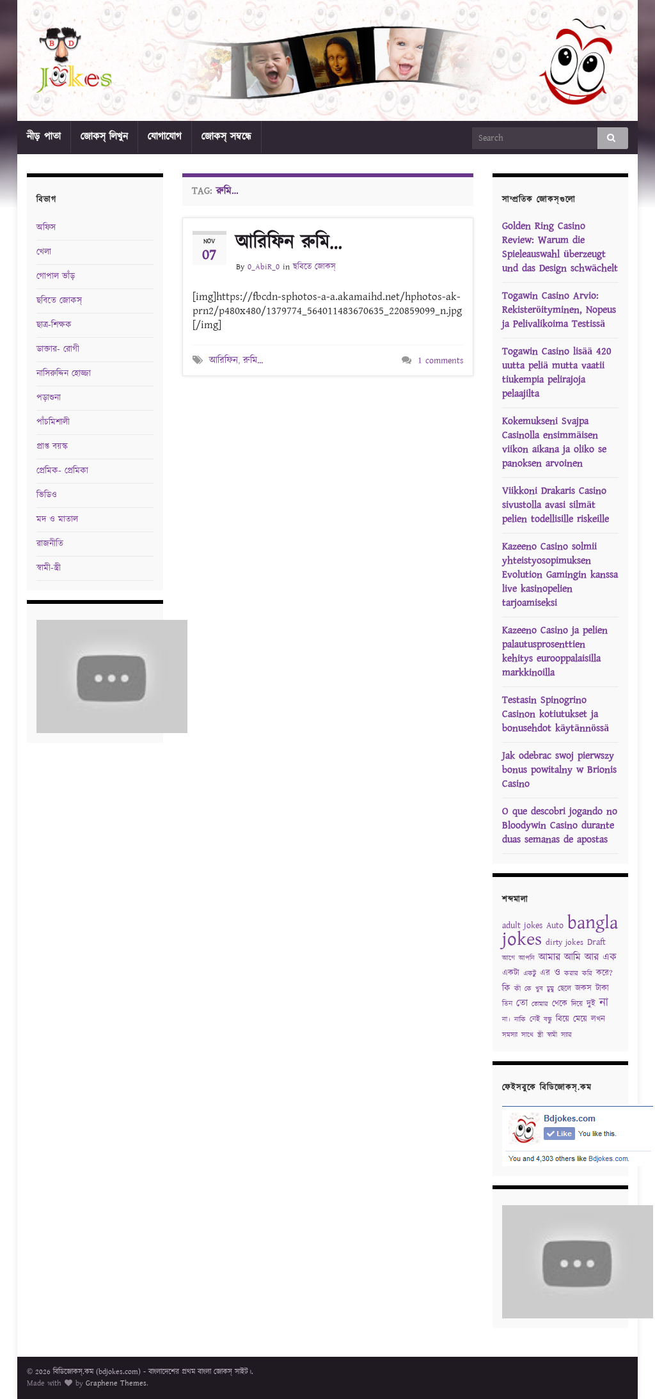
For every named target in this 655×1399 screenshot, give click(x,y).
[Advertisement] (332, 411)
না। (506, 1020)
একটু (529, 973)
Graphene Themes (116, 1383)
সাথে (527, 1035)
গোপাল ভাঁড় (55, 276)
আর (592, 957)
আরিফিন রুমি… (289, 242)
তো (522, 1003)
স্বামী (552, 1035)
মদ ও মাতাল (57, 519)
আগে (508, 958)
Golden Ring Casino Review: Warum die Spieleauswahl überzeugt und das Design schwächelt (560, 247)
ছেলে (564, 988)
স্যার (566, 1035)
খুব (539, 989)
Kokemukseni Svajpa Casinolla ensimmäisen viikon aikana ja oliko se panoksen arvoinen (554, 442)
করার (571, 973)
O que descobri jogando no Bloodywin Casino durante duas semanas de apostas (559, 825)
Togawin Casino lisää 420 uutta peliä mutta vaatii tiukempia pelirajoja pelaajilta (557, 372)
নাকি (520, 1020)
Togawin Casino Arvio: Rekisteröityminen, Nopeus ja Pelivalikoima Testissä (559, 309)
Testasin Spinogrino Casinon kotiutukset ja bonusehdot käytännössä (555, 714)
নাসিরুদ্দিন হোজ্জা (63, 373)
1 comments (440, 360)
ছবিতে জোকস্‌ (314, 267)
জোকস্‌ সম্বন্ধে (226, 136)
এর (545, 973)
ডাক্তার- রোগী (57, 349)
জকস (583, 989)
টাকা (602, 989)
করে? (604, 973)
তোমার (540, 1004)
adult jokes (522, 925)
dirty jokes (564, 943)
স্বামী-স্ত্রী (48, 568)
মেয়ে (580, 1019)
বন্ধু (548, 1020)
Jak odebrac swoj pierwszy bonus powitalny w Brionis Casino (559, 769)
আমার (549, 957)
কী (517, 989)
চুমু (550, 989)
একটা (510, 973)
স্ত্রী (540, 1035)
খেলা (43, 252)
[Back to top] (626, 1370)
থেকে (559, 1004)
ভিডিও (46, 495)
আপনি (527, 958)
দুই (591, 1004)
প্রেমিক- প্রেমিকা (62, 470)
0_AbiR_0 (264, 267)
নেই (535, 1019)
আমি (572, 957)
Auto (555, 925)
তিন (507, 1004)
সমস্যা (509, 1035)
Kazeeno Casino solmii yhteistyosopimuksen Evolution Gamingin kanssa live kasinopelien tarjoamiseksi (560, 574)
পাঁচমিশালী (53, 422)
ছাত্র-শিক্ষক (54, 325)
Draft (596, 942)
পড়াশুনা (48, 397)
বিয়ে (562, 1019)
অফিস (46, 227)
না (603, 1002)
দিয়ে (577, 1004)
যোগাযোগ (165, 136)
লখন (598, 1019)
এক (610, 957)
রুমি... (253, 360)
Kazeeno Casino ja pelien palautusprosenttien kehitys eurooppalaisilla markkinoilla (555, 651)
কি (506, 988)
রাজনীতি (49, 543)
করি (587, 973)
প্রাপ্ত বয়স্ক (52, 446)
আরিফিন (223, 360)
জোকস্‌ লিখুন (104, 136)
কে (528, 989)
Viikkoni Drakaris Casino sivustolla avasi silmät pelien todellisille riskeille (555, 505)
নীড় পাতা (44, 136)
